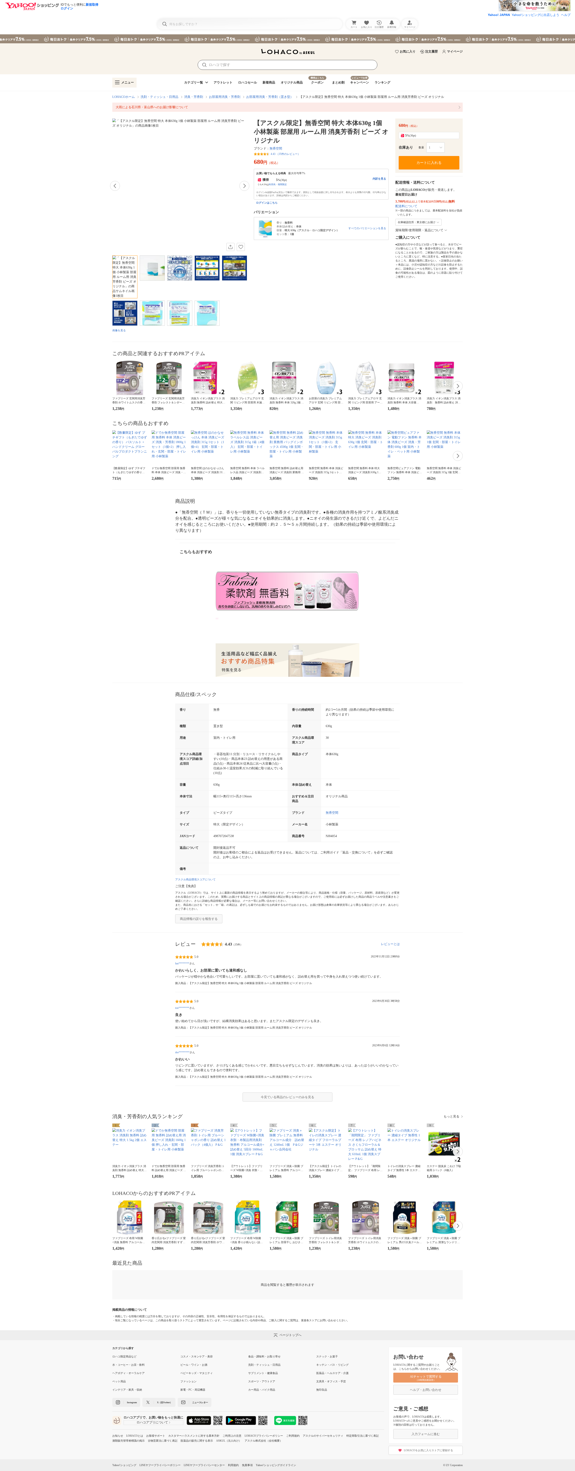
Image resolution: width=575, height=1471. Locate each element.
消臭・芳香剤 (193, 97)
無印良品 (321, 1389)
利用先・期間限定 (278, 184)
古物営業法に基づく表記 (162, 1440)
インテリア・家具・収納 (127, 1389)
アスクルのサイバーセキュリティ (323, 1435)
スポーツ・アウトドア (261, 1381)
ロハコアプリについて (152, 1422)
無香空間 (276, 148)
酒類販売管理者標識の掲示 (128, 1440)
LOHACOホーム (123, 97)
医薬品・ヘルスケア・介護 (332, 1373)
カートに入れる (429, 163)
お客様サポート (155, 1435)
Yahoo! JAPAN (499, 15)
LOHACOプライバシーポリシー (264, 1435)
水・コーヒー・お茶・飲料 (128, 1364)
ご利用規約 (293, 1435)
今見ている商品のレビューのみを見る (287, 1097)
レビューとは (390, 944)
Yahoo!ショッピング (124, 1465)
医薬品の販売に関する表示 (197, 1440)
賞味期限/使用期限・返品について (419, 230)
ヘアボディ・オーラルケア (128, 1373)
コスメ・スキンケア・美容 (196, 1356)
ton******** (182, 1007)
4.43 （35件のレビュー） (285, 154)
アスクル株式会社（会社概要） (263, 1440)
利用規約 (233, 1465)
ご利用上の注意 (232, 1435)
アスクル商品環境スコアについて (195, 879)
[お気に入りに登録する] (241, 247)
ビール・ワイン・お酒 (193, 1364)
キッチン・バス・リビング (332, 1364)
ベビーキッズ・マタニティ (196, 1373)
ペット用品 (119, 1381)
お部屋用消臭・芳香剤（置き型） (269, 97)
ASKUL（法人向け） (228, 1440)
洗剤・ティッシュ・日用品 (159, 97)
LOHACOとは (134, 1435)
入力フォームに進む (425, 1434)
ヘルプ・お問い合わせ (425, 1390)
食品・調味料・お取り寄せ (264, 1356)
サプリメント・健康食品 (263, 1373)
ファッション (188, 1381)
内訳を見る (379, 178)
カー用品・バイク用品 (261, 1389)
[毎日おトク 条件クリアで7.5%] (287, 38)
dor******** (182, 1052)
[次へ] (244, 186)
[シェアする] (230, 247)
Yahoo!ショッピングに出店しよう (535, 15)
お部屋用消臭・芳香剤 (224, 97)
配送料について (406, 206)
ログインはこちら (267, 202)
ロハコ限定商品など (124, 1356)
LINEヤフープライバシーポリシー (160, 1465)
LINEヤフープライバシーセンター (204, 1465)
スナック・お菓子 (327, 1356)
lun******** (182, 963)
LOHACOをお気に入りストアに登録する (428, 1450)
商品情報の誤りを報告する (199, 919)
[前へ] (115, 186)
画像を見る (119, 330)
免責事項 (247, 1465)
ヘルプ (566, 15)
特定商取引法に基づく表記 (362, 1435)
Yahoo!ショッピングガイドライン (276, 1465)
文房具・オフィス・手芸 (331, 1381)
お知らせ (117, 1435)
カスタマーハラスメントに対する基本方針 (193, 1435)
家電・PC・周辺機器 (192, 1389)
